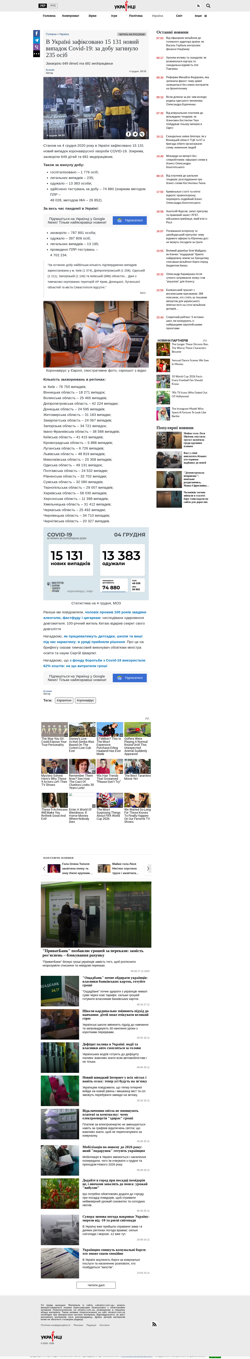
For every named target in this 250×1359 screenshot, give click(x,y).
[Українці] (125, 6)
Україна (157, 15)
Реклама (78, 1325)
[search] (208, 5)
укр (42, 5)
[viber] (36, 47)
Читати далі (96, 1285)
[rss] (198, 6)
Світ (179, 15)
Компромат (70, 15)
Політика (136, 15)
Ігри (114, 15)
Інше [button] (199, 15)
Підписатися (134, 220)
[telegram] (36, 40)
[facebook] (36, 33)
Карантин (64, 700)
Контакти (105, 1325)
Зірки (92, 15)
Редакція (91, 1325)
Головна (49, 15)
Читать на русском (132, 34)
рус (53, 5)
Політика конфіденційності (55, 1325)
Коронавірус (85, 700)
